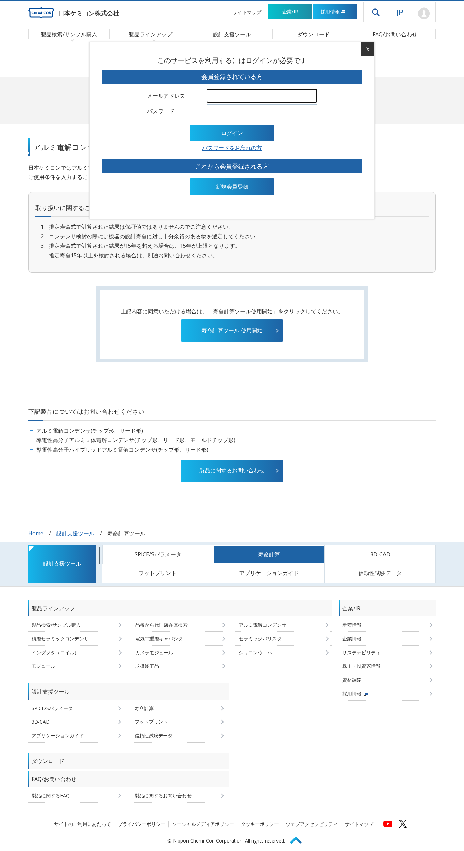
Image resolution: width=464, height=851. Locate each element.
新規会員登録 (232, 186)
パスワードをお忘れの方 (232, 148)
